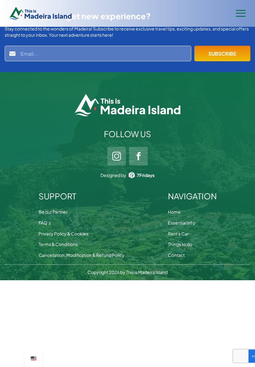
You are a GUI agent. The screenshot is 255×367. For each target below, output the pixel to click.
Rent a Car (178, 233)
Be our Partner (53, 212)
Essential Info (181, 222)
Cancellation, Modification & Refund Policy (81, 255)
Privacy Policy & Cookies (63, 233)
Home (174, 212)
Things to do (180, 244)
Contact (176, 255)
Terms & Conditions (58, 244)
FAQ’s (45, 222)
